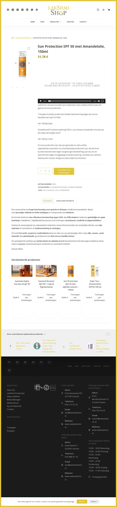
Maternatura (13, 402)
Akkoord (82, 501)
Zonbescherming (75, 187)
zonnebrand (64, 190)
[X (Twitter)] (13, 10)
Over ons (70, 22)
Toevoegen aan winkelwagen (64, 171)
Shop (42, 22)
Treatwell (11, 427)
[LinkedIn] (27, 10)
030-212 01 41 (71, 404)
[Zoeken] (98, 10)
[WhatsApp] (32, 10)
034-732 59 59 (98, 410)
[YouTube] (22, 10)
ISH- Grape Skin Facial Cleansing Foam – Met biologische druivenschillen (49, 346)
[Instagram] (18, 10)
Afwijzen (94, 501)
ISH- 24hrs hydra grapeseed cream (23, 346)
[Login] (103, 10)
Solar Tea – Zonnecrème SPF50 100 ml (95, 284)
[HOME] (12, 38)
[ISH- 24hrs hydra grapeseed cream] (10, 346)
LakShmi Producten (16, 393)
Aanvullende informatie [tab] (65, 201)
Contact (83, 22)
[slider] (69, 101)
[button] (71, 84)
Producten (54, 22)
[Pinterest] (37, 10)
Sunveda (50, 190)
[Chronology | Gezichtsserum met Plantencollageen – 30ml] (90, 346)
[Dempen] (99, 101)
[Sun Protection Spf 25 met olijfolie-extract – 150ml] (70, 271)
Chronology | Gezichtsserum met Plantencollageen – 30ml (102, 346)
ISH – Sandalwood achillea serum (75, 346)
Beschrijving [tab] (47, 201)
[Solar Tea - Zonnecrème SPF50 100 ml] (95, 271)
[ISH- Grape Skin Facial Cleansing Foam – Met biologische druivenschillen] (37, 346)
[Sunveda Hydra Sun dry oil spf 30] (22, 271)
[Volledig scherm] (102, 101)
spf (44, 190)
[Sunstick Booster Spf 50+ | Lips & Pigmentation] (46, 271)
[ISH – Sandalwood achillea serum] (63, 346)
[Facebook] (8, 10)
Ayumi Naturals (14, 406)
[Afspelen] (41, 101)
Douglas (11, 430)
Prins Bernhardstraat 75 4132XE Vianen (100, 399)
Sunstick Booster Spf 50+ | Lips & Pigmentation (46, 284)
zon (56, 190)
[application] (71, 84)
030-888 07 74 (71, 456)
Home (33, 22)
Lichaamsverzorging (58, 187)
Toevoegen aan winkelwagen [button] (26, 297)
